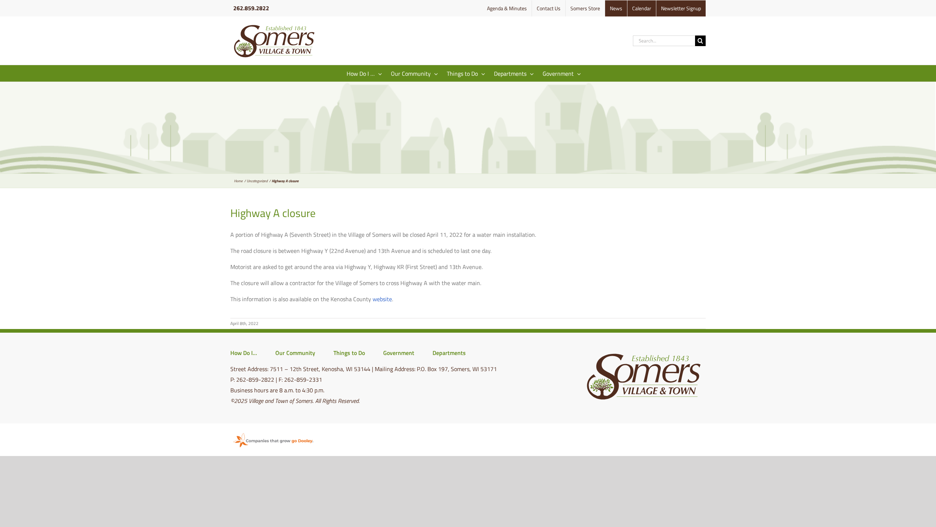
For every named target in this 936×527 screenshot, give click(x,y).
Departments (449, 352)
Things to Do (349, 352)
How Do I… (243, 352)
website (382, 299)
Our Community (295, 352)
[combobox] (664, 40)
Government (398, 352)
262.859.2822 (251, 8)
